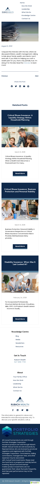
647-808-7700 (20, 362)
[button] (12, 86)
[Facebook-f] (13, 410)
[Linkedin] (18, 410)
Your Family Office (20, 377)
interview (27, 63)
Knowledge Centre (28, 15)
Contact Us (26, 19)
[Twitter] (22, 410)
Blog (17, 336)
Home (22, 3)
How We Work (27, 6)
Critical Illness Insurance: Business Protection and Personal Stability (20, 190)
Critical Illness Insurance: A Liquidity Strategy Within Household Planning (20, 117)
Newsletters (20, 343)
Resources (19, 347)
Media (18, 340)
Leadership (26, 9)
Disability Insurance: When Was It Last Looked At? (20, 263)
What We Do (26, 12)
